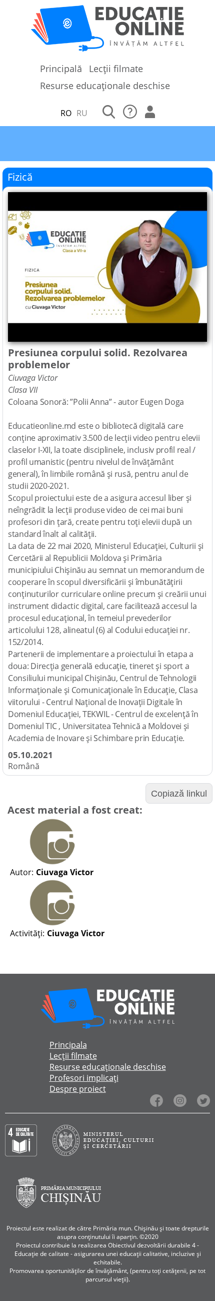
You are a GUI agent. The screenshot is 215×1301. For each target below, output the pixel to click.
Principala (68, 1044)
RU (82, 113)
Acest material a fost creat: (75, 810)
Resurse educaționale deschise (105, 86)
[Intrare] (150, 113)
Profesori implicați (84, 1077)
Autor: (22, 872)
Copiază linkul (179, 794)
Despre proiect (78, 1088)
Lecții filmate (116, 69)
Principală (61, 69)
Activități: (27, 933)
